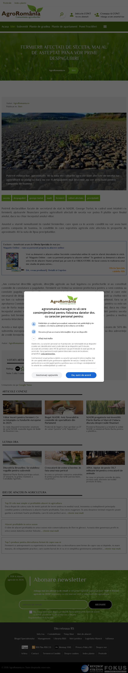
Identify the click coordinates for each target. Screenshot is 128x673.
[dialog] (64, 336)
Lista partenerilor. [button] (48, 354)
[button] (64, 338)
